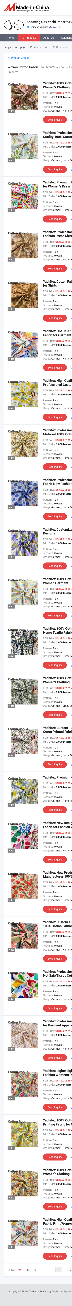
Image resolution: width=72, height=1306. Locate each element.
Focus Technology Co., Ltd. (46, 1291)
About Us (48, 37)
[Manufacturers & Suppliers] (27, 7)
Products (30, 37)
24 (19, 1269)
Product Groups (20, 57)
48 (35, 1270)
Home (10, 37)
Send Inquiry (55, 119)
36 (27, 1270)
